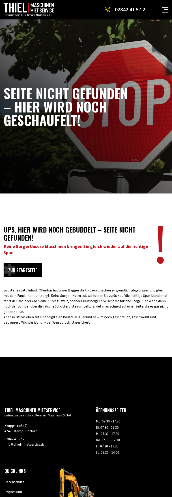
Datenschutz (14, 482)
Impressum (13, 491)
